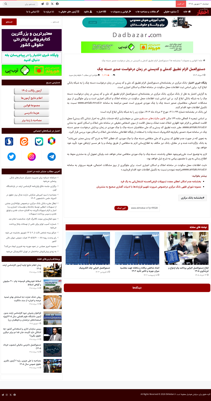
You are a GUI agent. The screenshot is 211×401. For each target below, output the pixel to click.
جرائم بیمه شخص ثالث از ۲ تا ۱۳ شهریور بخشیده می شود (30, 232)
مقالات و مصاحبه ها (147, 12)
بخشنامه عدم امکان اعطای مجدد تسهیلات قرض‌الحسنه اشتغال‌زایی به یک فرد (161, 181)
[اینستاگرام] (47, 4)
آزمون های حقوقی (68, 12)
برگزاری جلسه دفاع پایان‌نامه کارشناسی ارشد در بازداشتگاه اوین (31, 188)
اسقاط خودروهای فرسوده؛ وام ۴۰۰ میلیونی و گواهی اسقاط (22, 282)
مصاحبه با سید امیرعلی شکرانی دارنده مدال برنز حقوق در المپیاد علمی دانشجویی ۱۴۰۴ (31, 196)
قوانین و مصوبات (121, 12)
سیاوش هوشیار (192, 394)
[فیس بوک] (57, 4)
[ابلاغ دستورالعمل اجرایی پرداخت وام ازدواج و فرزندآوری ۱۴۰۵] (186, 248)
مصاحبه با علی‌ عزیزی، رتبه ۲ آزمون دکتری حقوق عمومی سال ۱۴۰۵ (22, 362)
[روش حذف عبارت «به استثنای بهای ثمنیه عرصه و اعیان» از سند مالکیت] (53, 302)
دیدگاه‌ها (137, 288)
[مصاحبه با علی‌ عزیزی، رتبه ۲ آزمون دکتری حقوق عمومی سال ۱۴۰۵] (53, 366)
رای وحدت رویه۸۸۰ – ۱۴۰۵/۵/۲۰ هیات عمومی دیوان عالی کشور (31, 239)
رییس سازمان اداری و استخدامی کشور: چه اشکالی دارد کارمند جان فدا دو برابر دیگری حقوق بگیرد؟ (22, 332)
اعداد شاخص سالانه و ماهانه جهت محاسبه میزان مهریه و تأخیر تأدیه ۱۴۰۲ (139, 269)
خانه (185, 12)
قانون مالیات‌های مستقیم (152, 118)
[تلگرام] (42, 4)
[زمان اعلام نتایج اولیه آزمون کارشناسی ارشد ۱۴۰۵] (53, 270)
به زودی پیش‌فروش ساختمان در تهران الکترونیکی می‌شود (31, 251)
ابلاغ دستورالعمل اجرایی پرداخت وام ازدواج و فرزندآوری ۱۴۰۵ (188, 269)
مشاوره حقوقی (170, 12)
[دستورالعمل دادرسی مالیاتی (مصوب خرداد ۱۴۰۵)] (53, 350)
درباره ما (48, 12)
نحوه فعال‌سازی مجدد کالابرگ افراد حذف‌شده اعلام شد (32, 219)
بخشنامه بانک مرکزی (192, 198)
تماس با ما (31, 12)
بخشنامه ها (175, 60)
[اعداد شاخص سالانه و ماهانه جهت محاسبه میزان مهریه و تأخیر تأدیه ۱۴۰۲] (137, 248)
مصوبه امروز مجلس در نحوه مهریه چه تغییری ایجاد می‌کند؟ (30, 246)
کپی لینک (121, 208)
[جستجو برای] (5, 4)
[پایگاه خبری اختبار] (202, 12)
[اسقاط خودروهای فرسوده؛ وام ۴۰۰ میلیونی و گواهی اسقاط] (53, 286)
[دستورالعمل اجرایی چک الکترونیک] (88, 248)
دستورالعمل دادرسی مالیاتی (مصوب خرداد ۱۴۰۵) (22, 346)
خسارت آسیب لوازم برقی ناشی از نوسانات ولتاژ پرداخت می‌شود (32, 225)
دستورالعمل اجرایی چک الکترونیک (94, 268)
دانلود (87, 12)
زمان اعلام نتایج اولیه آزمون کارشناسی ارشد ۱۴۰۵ (21, 266)
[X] (52, 4)
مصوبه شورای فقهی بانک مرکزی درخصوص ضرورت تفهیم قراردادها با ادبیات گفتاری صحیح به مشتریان (148, 187)
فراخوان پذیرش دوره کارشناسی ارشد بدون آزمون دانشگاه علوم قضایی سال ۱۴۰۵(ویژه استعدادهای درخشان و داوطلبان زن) (22, 316)
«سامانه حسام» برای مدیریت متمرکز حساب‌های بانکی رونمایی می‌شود (33, 179)
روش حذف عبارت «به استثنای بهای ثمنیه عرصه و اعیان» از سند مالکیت (22, 298)
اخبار (100, 12)
